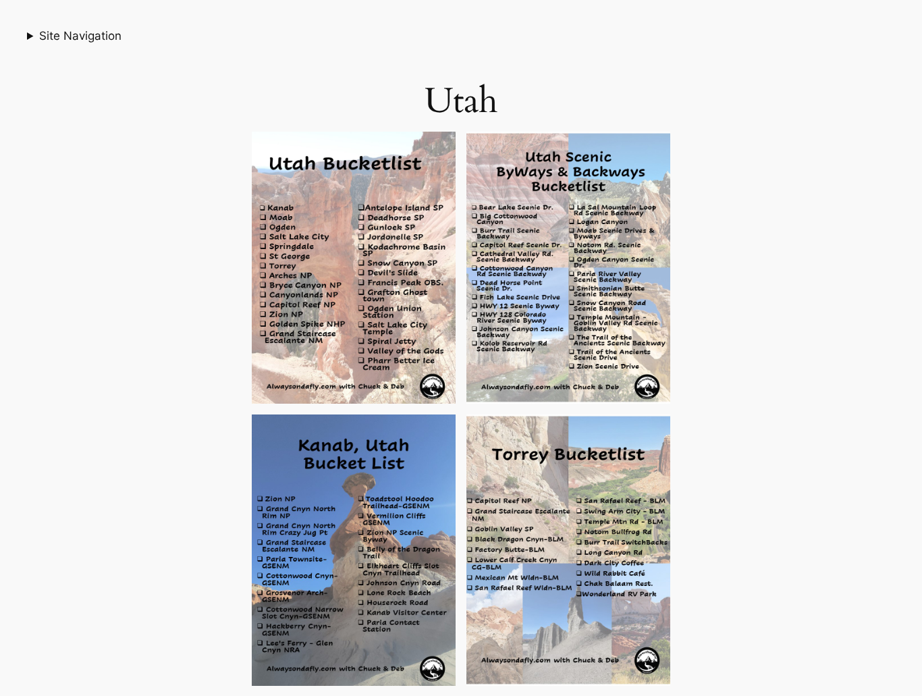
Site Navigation (80, 36)
